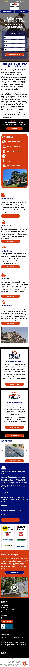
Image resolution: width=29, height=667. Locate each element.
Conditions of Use (21, 661)
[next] (26, 450)
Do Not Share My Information (12, 661)
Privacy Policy (3, 661)
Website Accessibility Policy (18, 662)
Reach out (4, 116)
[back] (2, 450)
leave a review (15, 485)
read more (25, 499)
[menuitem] (3, 655)
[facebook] (2, 630)
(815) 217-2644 (5, 618)
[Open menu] (27, 6)
